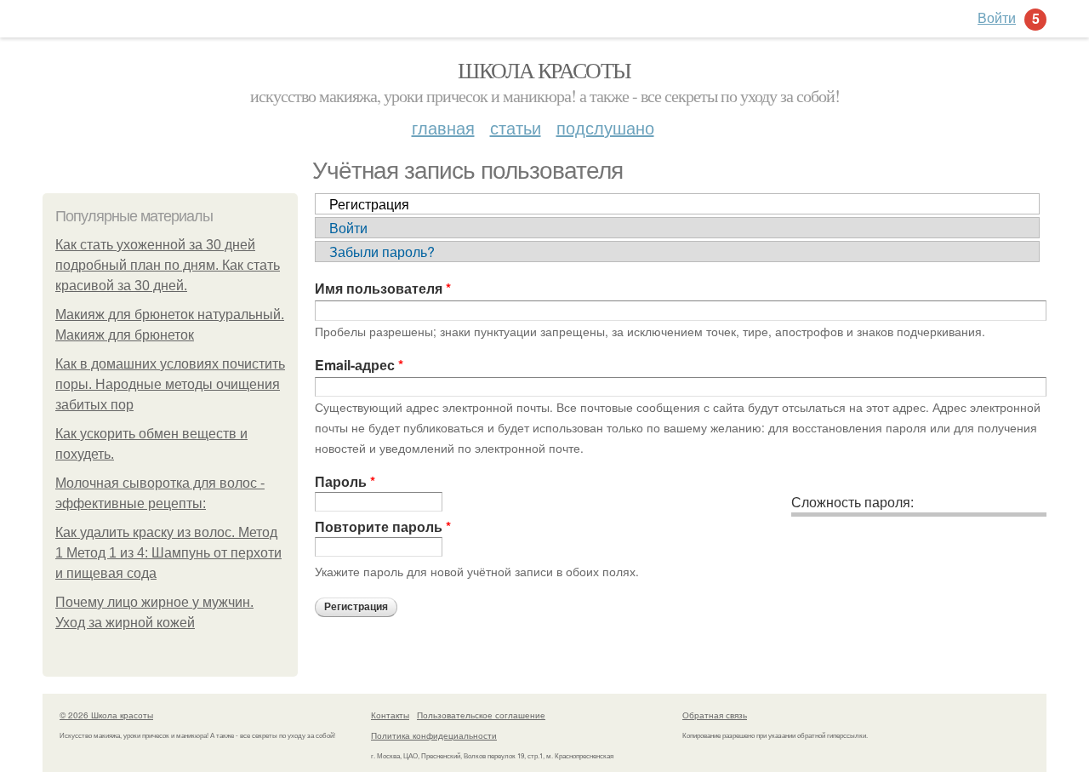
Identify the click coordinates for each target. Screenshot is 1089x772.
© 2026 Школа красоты (106, 715)
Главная (443, 127)
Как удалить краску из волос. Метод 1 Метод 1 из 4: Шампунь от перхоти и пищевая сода (168, 552)
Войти (348, 227)
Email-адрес (359, 365)
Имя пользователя (383, 288)
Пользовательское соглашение (481, 715)
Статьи (515, 127)
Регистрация (369, 204)
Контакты (390, 715)
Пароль (345, 481)
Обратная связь (714, 715)
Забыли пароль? (382, 251)
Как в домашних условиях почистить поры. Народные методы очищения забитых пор (170, 384)
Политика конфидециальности (434, 735)
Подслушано (605, 127)
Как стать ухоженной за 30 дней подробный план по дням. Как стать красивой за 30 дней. (167, 265)
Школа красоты (544, 69)
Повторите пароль (383, 526)
